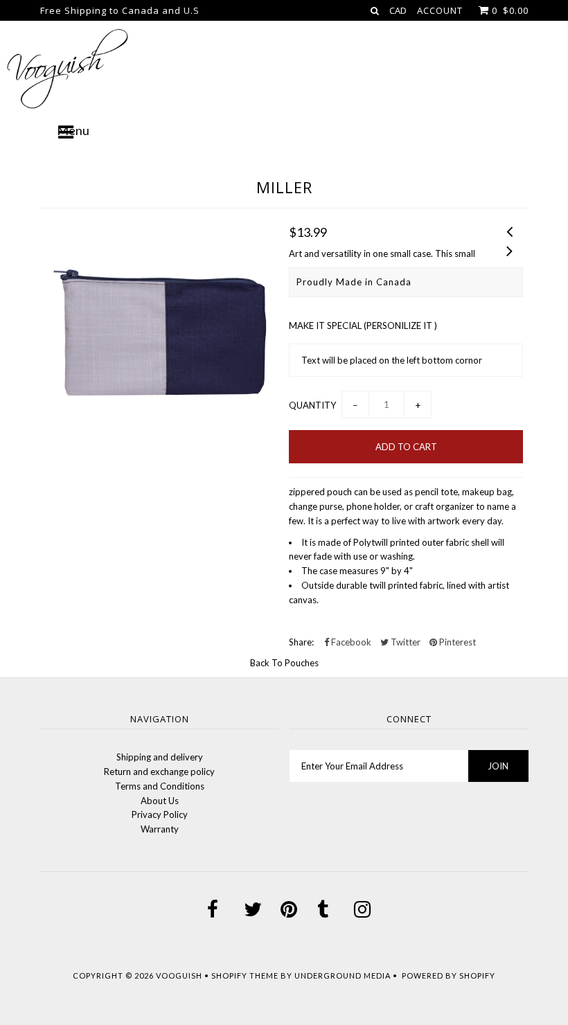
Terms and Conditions (159, 786)
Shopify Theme (244, 975)
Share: (301, 642)
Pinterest (456, 642)
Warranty (160, 829)
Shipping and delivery (159, 757)
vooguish (179, 975)
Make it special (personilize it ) (363, 325)
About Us (160, 800)
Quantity (312, 405)
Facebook (350, 642)
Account (440, 10)
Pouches (302, 662)
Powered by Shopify (448, 975)
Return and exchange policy (159, 771)
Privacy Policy (160, 814)
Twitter (404, 642)
